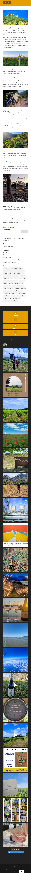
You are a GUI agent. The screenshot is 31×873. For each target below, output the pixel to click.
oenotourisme (22, 280)
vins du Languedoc (14, 295)
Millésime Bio (22, 278)
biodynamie (12, 270)
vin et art (5, 290)
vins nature (22, 295)
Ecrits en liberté (7, 257)
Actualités (23, 30)
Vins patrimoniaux (13, 298)
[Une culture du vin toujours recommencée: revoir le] (15, 510)
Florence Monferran (9, 30)
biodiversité (6, 270)
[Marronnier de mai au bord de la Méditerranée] (15, 435)
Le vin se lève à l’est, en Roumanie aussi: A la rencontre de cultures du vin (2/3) (13, 69)
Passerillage (10, 283)
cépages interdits (7, 275)
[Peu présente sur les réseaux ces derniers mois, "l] (15, 485)
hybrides (5, 278)
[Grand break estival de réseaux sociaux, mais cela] (15, 710)
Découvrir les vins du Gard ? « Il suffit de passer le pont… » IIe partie (15, 205)
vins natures (6, 298)
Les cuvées (16, 278)
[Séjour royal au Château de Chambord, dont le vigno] (15, 685)
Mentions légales (7, 857)
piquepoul (16, 283)
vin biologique (23, 288)
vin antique (17, 288)
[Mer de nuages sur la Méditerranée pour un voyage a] (15, 660)
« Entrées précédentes (8, 227)
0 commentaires (16, 73)
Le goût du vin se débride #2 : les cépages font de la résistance (15, 110)
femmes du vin (23, 275)
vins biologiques (22, 293)
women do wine (7, 300)
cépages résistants (15, 275)
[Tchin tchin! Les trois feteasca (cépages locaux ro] (15, 610)
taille (13, 285)
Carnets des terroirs (7, 32)
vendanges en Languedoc (8, 288)
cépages (13, 273)
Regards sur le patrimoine (18, 32)
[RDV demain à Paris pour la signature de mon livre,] (15, 760)
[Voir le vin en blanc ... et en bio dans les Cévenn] (15, 810)
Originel (5, 283)
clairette (5, 273)
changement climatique (20, 270)
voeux (19, 298)
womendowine (14, 300)
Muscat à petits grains (14, 280)
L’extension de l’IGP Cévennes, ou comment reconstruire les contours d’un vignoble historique (15, 28)
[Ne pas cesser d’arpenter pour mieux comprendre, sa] (15, 360)
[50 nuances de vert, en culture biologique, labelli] (15, 410)
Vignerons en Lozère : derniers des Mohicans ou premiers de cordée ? (14, 151)
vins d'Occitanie (7, 295)
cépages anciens (20, 273)
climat (9, 273)
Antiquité (5, 268)
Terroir (16, 285)
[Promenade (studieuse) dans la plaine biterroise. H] (15, 735)
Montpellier (6, 280)
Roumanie (6, 285)
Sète (10, 285)
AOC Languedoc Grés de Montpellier (16, 268)
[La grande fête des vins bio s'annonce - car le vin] (15, 835)
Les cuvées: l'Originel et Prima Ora (11, 259)
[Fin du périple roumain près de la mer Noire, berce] (15, 635)
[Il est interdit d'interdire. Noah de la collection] (15, 560)
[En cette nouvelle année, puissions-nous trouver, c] (15, 535)
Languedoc (10, 278)
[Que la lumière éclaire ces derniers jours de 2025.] (15, 585)
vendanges (21, 285)
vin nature (6, 293)
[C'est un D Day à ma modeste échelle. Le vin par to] (15, 785)
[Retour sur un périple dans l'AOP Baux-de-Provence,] (15, 385)
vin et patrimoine (19, 290)
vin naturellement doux (13, 293)
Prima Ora (21, 283)
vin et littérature (11, 290)
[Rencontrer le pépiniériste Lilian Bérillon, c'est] (15, 460)
